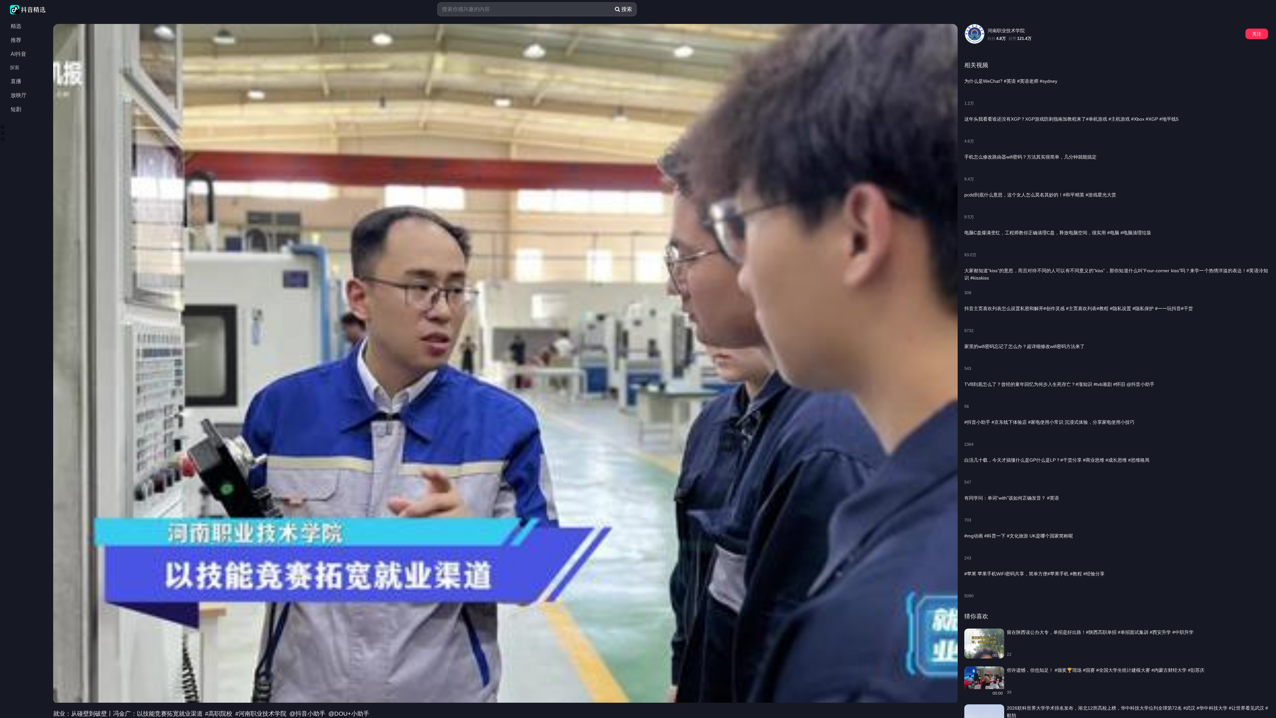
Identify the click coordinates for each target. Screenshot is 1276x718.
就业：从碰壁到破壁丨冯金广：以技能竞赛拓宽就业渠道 (128, 713)
